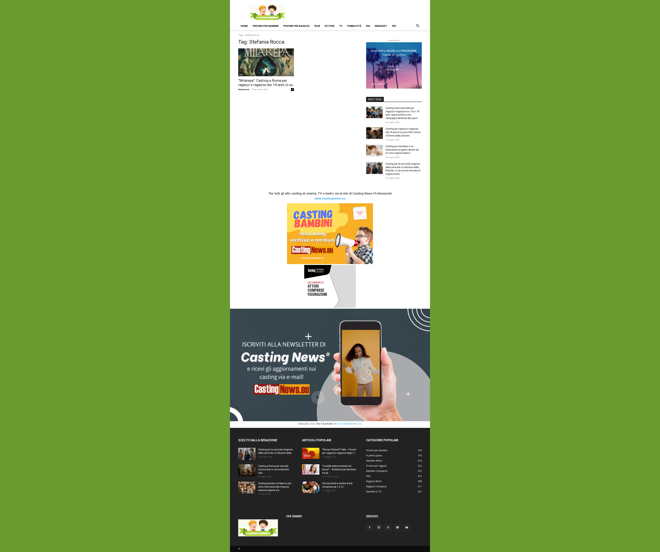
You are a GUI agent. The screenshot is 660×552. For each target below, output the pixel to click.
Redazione (243, 89)
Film (317, 25)
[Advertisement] (359, 12)
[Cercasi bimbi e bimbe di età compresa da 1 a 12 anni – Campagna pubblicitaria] (310, 487)
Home (244, 25)
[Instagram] (378, 527)
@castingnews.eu (348, 423)
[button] (418, 26)
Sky (394, 25)
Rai (368, 25)
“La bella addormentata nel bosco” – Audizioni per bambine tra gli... (339, 469)
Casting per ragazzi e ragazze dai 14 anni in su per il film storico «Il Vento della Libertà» (403, 132)
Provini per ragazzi (296, 25)
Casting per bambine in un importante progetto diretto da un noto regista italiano (402, 149)
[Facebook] (369, 527)
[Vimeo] (397, 527)
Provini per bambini (266, 25)
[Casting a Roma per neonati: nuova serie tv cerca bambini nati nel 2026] (246, 470)
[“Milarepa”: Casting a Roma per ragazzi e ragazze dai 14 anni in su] (266, 62)
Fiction (329, 25)
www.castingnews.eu (330, 198)
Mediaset (381, 25)
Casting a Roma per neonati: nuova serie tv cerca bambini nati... (273, 469)
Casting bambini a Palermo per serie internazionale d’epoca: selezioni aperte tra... (275, 487)
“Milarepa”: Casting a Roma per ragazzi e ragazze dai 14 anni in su (265, 82)
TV (340, 25)
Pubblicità (354, 25)
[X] (388, 527)
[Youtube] (406, 527)
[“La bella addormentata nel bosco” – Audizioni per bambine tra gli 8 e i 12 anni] (310, 469)
